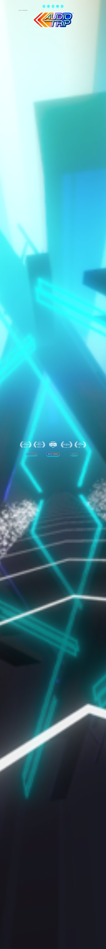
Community (31, 454)
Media (74, 454)
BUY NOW (53, 454)
